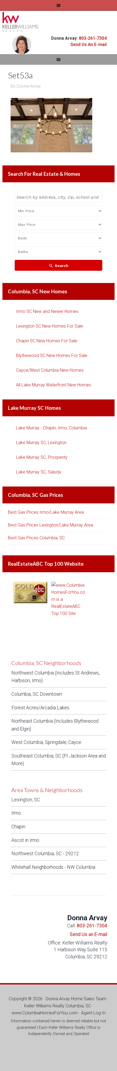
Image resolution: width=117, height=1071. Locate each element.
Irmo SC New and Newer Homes (47, 311)
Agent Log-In (93, 1012)
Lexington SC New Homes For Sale (49, 326)
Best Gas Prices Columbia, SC (36, 537)
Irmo (16, 813)
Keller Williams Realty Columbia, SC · (58, 1005)
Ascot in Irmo (25, 840)
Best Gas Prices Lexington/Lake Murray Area (50, 525)
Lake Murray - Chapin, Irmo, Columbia (51, 427)
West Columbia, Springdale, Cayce (46, 742)
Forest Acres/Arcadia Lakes (40, 707)
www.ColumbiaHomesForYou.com (45, 1012)
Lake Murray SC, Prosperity (41, 457)
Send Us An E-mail (88, 44)
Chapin (18, 826)
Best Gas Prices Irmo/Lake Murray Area (46, 512)
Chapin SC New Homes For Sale (46, 340)
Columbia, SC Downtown (36, 694)
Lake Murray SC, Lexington (41, 442)
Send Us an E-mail (88, 934)
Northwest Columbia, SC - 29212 (45, 853)
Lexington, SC (25, 799)
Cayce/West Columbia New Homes (50, 370)
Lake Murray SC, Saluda (38, 472)
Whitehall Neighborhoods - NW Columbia (53, 867)
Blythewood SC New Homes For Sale (51, 355)
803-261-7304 (92, 38)
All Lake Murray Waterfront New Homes (53, 384)
